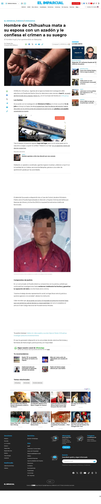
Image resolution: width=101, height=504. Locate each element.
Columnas (57, 7)
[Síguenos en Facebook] (84, 3)
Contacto (30, 465)
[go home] (9, 484)
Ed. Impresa (65, 7)
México (20, 21)
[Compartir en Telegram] (36, 44)
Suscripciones (31, 468)
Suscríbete (76, 3)
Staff (28, 446)
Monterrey (50, 7)
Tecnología (7, 455)
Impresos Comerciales (33, 448)
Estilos (6, 453)
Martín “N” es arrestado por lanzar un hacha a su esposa (29, 359)
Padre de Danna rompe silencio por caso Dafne (57, 367)
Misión (29, 456)
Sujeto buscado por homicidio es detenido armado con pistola (29, 368)
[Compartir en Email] (39, 44)
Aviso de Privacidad (32, 451)
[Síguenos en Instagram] (89, 3)
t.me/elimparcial (91, 437)
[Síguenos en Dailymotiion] (96, 473)
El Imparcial (10, 21)
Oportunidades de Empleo (35, 461)
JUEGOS (23, 7)
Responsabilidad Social (34, 453)
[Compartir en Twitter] (32, 44)
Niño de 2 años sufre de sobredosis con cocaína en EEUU (58, 359)
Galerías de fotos (9, 465)
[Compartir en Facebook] (29, 44)
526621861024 (66, 437)
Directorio (30, 463)
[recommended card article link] (17, 157)
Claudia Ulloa (9, 43)
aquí (48, 349)
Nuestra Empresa (32, 458)
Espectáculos (8, 450)
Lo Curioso (7, 443)
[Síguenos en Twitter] (86, 3)
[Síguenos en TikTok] (94, 3)
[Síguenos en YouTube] (91, 3)
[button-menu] (2, 3)
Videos (6, 468)
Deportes (7, 448)
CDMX (28, 7)
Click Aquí (66, 447)
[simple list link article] (84, 53)
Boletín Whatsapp (32, 438)
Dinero (6, 446)
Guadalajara (43, 7)
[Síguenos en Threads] (96, 3)
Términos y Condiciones (84, 465)
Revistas (72, 7)
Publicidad (30, 470)
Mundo (6, 441)
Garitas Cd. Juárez (92, 7)
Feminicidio (27, 383)
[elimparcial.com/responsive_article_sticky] (100, 496)
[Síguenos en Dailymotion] (98, 3)
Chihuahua (30, 21)
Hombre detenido (37, 383)
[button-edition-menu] (85, 7)
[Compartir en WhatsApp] (26, 44)
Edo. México (35, 7)
